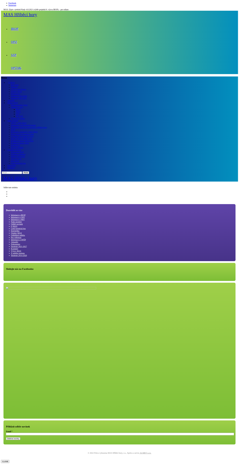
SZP (17, 114)
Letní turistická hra (18, 163)
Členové (14, 87)
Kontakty (11, 168)
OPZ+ (18, 112)
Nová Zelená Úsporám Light (22, 134)
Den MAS (15, 161)
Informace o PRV (18, 220)
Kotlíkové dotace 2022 (20, 143)
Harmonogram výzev (19, 105)
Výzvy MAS (16, 251)
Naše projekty (12, 121)
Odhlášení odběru (18, 235)
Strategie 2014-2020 (19, 96)
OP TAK (19, 116)
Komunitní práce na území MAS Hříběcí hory (29, 127)
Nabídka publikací (18, 154)
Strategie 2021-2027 (19, 98)
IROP (18, 109)
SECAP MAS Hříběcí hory (21, 139)
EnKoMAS (15, 145)
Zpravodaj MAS (17, 152)
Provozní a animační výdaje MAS (24, 132)
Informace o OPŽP (18, 240)
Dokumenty (15, 94)
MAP (13, 130)
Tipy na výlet (16, 159)
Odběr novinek (17, 224)
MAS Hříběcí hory (20, 14)
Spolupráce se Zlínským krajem (23, 125)
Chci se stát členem (18, 89)
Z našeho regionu (14, 150)
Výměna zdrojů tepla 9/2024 (22, 136)
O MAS (11, 83)
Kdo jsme (15, 85)
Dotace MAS (12, 103)
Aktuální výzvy (17, 107)
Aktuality (11, 100)
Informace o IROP (18, 215)
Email (9, 431)
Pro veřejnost (16, 237)
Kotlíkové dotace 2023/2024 (22, 141)
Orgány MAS (16, 92)
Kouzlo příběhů (17, 148)
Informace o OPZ (18, 217)
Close (5, 461)
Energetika (11, 166)
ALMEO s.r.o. (145, 453)
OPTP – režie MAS (18, 123)
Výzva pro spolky (18, 118)
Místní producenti (18, 157)
